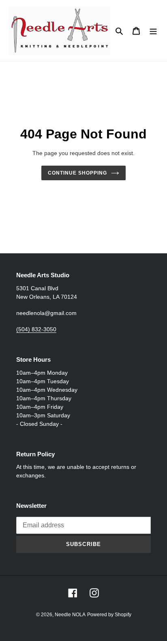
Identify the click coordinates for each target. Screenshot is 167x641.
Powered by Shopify (109, 614)
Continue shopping (77, 173)
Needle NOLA (70, 614)
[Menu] (153, 30)
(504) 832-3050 (36, 329)
